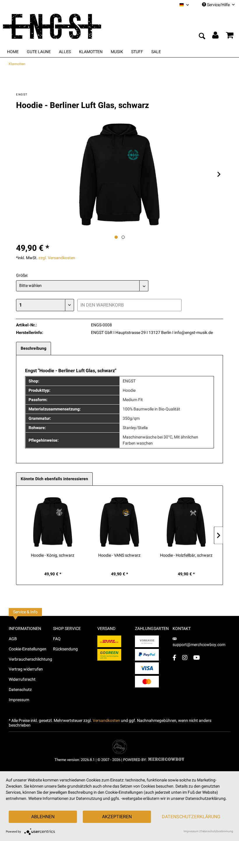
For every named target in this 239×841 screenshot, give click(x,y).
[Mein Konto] (216, 36)
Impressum (19, 700)
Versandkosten (106, 721)
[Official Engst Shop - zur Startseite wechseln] (61, 26)
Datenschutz (20, 690)
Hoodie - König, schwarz (52, 555)
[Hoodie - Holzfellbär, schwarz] (186, 521)
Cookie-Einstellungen (27, 649)
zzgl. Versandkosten (56, 258)
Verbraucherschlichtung (30, 659)
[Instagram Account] (184, 657)
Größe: (22, 275)
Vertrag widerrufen (26, 669)
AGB (13, 639)
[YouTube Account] (196, 657)
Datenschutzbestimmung (216, 831)
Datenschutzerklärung (191, 816)
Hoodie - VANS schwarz (119, 555)
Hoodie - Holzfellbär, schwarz (186, 555)
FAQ (57, 639)
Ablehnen (43, 816)
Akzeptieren (117, 816)
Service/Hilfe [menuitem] (218, 5)
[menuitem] (184, 4)
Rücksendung (65, 649)
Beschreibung (33, 348)
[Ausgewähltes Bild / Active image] (116, 237)
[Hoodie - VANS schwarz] (119, 521)
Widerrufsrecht (22, 679)
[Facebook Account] (174, 657)
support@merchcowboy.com (199, 645)
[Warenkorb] (230, 36)
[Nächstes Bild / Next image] (123, 237)
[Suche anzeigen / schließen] (202, 36)
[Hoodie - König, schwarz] (53, 521)
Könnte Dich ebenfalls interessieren (54, 479)
